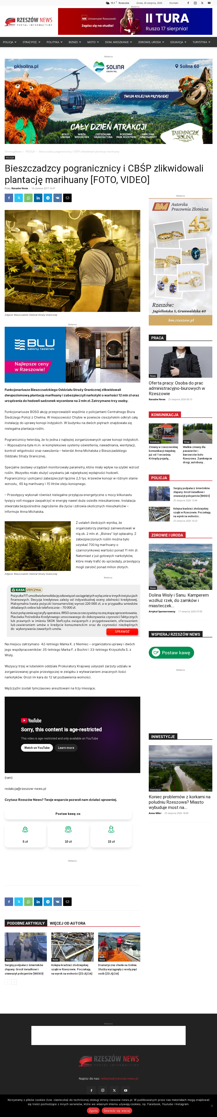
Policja (159, 478)
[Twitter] (202, 3)
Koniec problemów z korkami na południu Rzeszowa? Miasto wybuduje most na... (179, 802)
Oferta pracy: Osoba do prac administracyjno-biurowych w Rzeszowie (177, 388)
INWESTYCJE (163, 736)
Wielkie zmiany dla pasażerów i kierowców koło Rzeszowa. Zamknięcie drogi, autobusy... (197, 454)
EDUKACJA (176, 42)
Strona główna (13, 151)
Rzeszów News (19, 188)
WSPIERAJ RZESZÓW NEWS (175, 634)
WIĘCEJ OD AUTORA (67, 923)
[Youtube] (209, 3)
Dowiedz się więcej (117, 1110)
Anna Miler (155, 813)
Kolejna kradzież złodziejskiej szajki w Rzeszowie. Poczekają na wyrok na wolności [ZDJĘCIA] (71, 969)
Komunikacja (164, 415)
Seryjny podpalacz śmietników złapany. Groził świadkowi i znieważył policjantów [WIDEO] (24, 969)
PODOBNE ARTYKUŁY (26, 923)
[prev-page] (7, 982)
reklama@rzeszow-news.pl (119, 1078)
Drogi (187, 441)
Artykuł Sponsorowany (162, 611)
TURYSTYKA (200, 42)
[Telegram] (48, 198)
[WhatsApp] (28, 198)
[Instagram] (195, 3)
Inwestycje (155, 789)
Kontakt (174, 2)
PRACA (157, 338)
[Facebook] (188, 3)
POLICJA (8, 42)
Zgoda (93, 1110)
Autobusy (155, 441)
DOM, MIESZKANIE (117, 42)
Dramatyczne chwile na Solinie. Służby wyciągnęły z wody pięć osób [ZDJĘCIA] (117, 969)
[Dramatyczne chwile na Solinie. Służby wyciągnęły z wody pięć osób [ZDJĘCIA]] (119, 947)
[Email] (67, 198)
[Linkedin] (38, 198)
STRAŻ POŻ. (30, 42)
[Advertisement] (72, 869)
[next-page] (14, 982)
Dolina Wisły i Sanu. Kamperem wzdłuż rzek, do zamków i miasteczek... (179, 600)
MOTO (91, 42)
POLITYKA (53, 42)
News (9, 959)
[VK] (57, 198)
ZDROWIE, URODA (149, 42)
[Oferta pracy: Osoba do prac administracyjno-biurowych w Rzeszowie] (180, 362)
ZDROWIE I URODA (167, 535)
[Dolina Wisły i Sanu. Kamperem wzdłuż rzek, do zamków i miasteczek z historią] (180, 567)
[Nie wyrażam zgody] (212, 1106)
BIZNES (73, 42)
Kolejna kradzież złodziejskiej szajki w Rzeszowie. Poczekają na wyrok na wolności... (191, 512)
